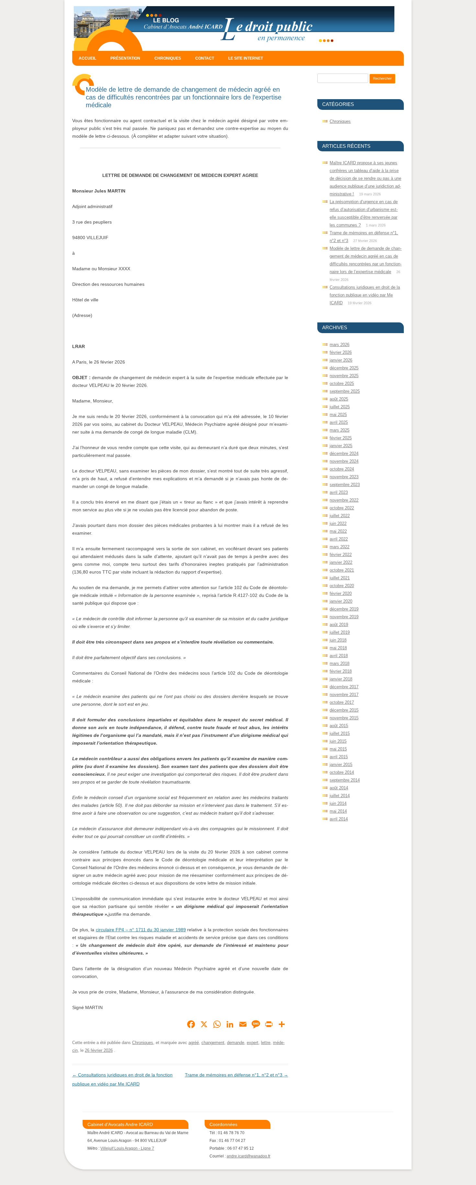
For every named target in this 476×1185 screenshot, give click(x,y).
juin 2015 (338, 741)
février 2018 (341, 671)
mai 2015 (338, 749)
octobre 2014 (342, 772)
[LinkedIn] (229, 1025)
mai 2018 (338, 647)
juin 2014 (338, 803)
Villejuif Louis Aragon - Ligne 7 (127, 1148)
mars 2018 (339, 663)
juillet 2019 (340, 632)
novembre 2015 (344, 717)
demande (235, 1042)
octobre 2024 (342, 469)
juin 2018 (338, 640)
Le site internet (245, 58)
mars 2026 (339, 344)
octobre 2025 (342, 383)
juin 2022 (338, 523)
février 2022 (341, 554)
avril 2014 (339, 819)
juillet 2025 (340, 406)
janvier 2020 (341, 601)
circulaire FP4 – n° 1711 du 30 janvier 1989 (141, 929)
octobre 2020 (342, 585)
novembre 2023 (344, 476)
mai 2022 (338, 531)
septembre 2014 (345, 780)
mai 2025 (338, 414)
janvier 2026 (341, 360)
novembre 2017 (344, 694)
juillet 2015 (340, 733)
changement (212, 1042)
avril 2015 (339, 756)
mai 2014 (338, 811)
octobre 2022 (342, 507)
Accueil (87, 58)
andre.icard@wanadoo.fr (248, 1156)
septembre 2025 (345, 391)
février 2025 (341, 438)
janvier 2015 (341, 764)
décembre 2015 (344, 710)
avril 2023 (339, 492)
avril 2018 (339, 655)
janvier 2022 (341, 562)
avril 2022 (339, 539)
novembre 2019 (344, 616)
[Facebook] (191, 1025)
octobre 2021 (342, 570)
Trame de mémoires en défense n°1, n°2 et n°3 (236, 1074)
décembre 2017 (344, 686)
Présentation (125, 58)
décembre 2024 (344, 453)
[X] (204, 1025)
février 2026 (341, 352)
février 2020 (341, 593)
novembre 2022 (344, 500)
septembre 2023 (345, 484)
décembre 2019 (344, 609)
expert (252, 1042)
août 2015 (339, 725)
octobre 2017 (342, 702)
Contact (204, 58)
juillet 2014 (340, 795)
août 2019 (339, 624)
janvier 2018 (341, 679)
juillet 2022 (340, 515)
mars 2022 (339, 546)
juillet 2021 (340, 577)
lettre (265, 1042)
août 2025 (339, 399)
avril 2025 (339, 422)
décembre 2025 (344, 368)
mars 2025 (339, 430)
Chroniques (167, 58)
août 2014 (339, 787)
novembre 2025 (344, 375)
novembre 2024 (344, 461)
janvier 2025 (341, 445)
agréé (193, 1042)
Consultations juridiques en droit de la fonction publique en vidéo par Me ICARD (365, 295)
